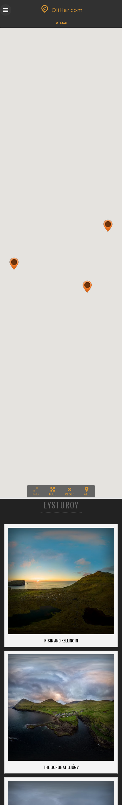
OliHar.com (67, 10)
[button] (14, 263)
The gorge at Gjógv (61, 767)
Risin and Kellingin (61, 640)
